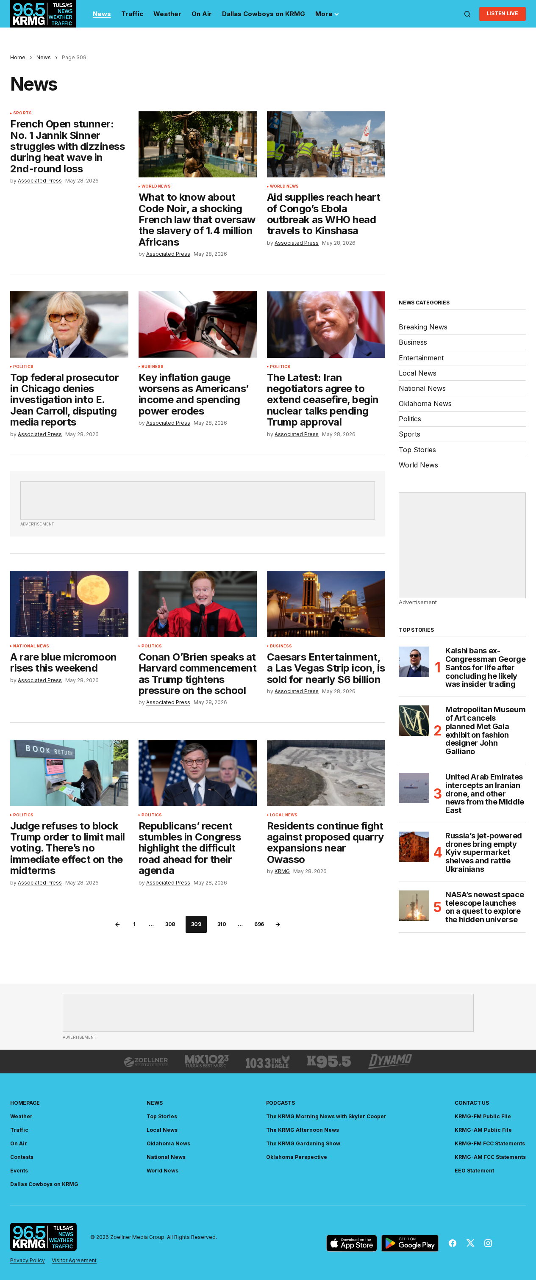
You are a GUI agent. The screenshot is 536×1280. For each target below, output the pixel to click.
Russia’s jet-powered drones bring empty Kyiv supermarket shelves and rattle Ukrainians (483, 853)
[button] (467, 14)
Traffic (19, 1130)
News (43, 57)
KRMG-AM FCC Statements (490, 1157)
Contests (21, 1157)
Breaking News (423, 327)
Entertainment (421, 358)
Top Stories (417, 449)
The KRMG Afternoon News (302, 1130)
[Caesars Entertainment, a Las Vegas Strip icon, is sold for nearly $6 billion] (326, 604)
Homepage (25, 1103)
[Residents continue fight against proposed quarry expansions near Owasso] (326, 773)
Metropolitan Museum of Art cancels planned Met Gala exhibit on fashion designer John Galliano (485, 730)
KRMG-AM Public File (483, 1130)
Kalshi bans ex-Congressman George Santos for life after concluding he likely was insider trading (485, 667)
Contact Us (472, 1103)
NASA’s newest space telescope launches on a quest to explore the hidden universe (484, 907)
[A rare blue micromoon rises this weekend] (69, 604)
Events (19, 1170)
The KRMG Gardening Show (303, 1143)
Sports (22, 113)
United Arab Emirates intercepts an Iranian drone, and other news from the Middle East (484, 794)
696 (259, 924)
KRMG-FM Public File (483, 1116)
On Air (18, 1143)
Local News (284, 815)
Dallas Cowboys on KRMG (44, 1184)
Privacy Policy (27, 1260)
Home (17, 57)
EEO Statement (474, 1170)
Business (153, 367)
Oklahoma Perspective (296, 1157)
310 (221, 924)
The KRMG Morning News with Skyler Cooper (326, 1116)
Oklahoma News (425, 403)
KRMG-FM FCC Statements (490, 1143)
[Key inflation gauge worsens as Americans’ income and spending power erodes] (198, 324)
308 (170, 924)
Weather (21, 1116)
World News (156, 186)
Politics (23, 367)
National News (31, 646)
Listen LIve (502, 13)
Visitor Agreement (74, 1260)
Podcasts (280, 1103)
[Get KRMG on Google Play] (410, 1243)
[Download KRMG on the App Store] (351, 1243)
